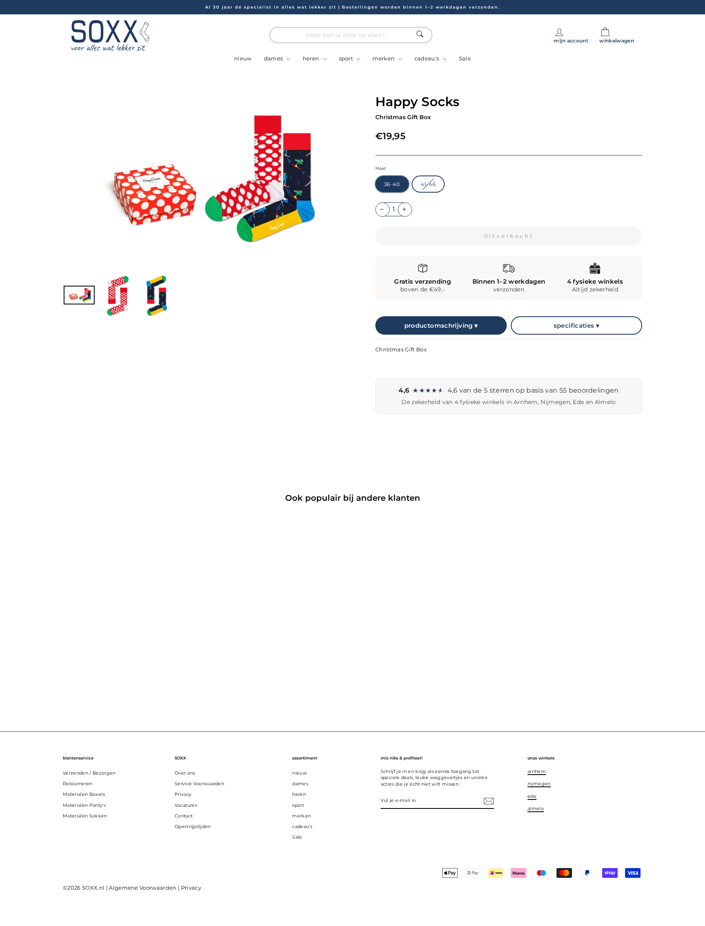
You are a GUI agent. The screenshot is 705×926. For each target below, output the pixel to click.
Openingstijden (193, 826)
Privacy (183, 794)
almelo (536, 808)
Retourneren (78, 783)
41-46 (428, 184)
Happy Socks (417, 101)
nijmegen (539, 783)
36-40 (392, 184)
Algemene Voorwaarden (143, 887)
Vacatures (186, 805)
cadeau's (428, 58)
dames (274, 58)
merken (384, 58)
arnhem (537, 771)
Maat (380, 168)
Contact (184, 816)
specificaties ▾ (577, 325)
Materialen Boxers (84, 794)
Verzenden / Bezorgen (89, 773)
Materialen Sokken (85, 816)
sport (347, 58)
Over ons (185, 773)
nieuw (243, 58)
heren (312, 58)
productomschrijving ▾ (441, 325)
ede (532, 796)
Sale (465, 58)
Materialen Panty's (84, 805)
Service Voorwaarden (199, 783)
